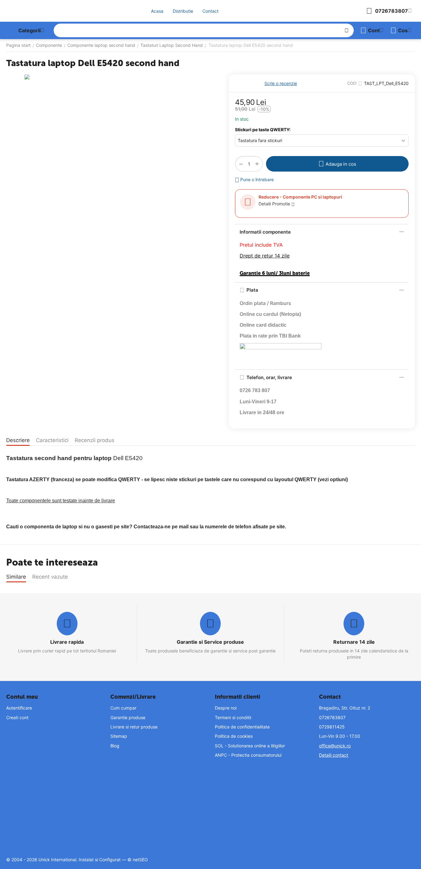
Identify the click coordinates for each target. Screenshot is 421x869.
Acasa (157, 11)
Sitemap (118, 736)
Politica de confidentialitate (242, 726)
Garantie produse (127, 717)
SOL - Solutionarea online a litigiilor (250, 745)
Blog (114, 745)
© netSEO (137, 859)
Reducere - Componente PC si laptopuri (300, 196)
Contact (210, 11)
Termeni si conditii (233, 717)
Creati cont (17, 717)
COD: (352, 83)
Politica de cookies (234, 736)
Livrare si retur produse (133, 726)
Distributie (183, 11)
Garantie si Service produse (210, 642)
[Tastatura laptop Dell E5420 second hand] (112, 162)
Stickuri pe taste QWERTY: (262, 129)
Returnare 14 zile (354, 642)
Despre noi (226, 707)
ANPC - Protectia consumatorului (248, 755)
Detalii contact (333, 755)
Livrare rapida (67, 642)
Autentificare (19, 707)
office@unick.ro (335, 745)
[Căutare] (346, 30)
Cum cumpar (123, 707)
